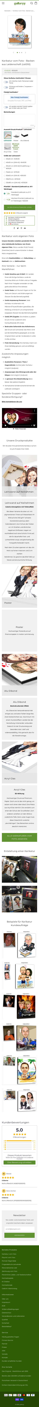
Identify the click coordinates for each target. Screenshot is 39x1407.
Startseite (7, 11)
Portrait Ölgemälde (9, 1261)
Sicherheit (5, 1323)
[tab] (17, 52)
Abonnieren (19, 1235)
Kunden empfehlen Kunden (12, 1361)
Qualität (5, 1320)
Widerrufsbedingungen (10, 1309)
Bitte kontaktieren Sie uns (12, 402)
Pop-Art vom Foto (8, 1257)
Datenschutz (6, 1313)
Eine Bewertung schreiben (19, 1162)
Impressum (6, 1302)
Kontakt (5, 1357)
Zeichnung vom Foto (9, 1271)
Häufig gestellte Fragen (10, 1337)
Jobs (3, 1351)
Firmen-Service (7, 1340)
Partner (4, 1344)
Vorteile (4, 1354)
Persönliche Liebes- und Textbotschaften (16, 1275)
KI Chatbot (6, 1282)
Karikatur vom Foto (9, 1254)
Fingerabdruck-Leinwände (11, 1264)
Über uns (5, 1299)
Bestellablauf (6, 1326)
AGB (3, 1306)
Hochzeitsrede (7, 1285)
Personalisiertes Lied (9, 1268)
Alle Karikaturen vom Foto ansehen (19, 837)
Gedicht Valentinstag (9, 1288)
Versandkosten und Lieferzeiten (13, 1316)
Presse (4, 1347)
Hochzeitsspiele (7, 1278)
